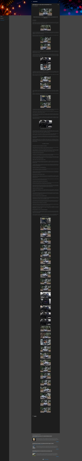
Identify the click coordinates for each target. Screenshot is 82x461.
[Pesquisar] (59, 2)
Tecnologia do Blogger (46, 459)
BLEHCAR (35, 416)
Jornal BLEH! (35, 1)
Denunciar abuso (2, 20)
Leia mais (57, 441)
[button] (58, 4)
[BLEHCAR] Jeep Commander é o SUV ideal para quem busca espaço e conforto (43, 443)
